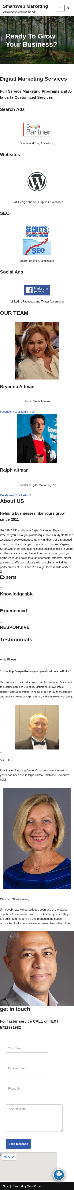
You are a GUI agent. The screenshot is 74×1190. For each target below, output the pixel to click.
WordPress (34, 1186)
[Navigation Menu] (60, 8)
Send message (18, 1143)
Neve (6, 1186)
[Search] (67, 8)
